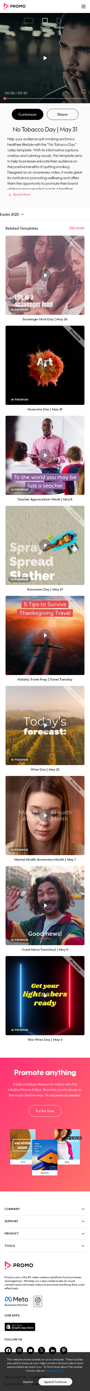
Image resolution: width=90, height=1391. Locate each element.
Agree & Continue (55, 1382)
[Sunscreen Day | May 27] (45, 545)
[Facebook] (16, 1301)
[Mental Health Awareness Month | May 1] (45, 815)
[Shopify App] (45, 1327)
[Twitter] (41, 1351)
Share (62, 114)
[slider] (4, 98)
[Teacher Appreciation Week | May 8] (45, 455)
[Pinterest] (63, 1351)
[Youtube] (30, 1351)
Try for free (45, 1111)
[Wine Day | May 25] (45, 725)
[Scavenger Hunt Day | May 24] (45, 275)
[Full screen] (84, 91)
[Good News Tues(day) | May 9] (45, 905)
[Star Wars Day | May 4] (45, 995)
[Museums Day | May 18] (45, 365)
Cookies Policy (54, 1370)
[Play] (45, 58)
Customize (27, 114)
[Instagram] (37, 1301)
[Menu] (83, 6)
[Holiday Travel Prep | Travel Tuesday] (45, 635)
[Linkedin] (52, 1351)
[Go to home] (16, 6)
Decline (28, 1382)
